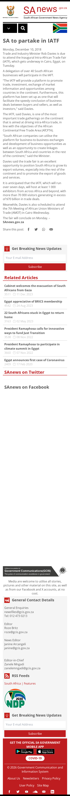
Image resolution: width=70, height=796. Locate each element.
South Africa (12, 683)
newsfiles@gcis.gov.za (19, 612)
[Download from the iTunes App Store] (45, 751)
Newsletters (31, 778)
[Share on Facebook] (28, 229)
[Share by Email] (51, 229)
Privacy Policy (51, 778)
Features (30, 683)
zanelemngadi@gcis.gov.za (22, 668)
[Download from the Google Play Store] (24, 751)
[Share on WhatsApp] (43, 229)
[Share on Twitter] (36, 229)
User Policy (26, 785)
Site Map (43, 785)
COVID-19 (35, 758)
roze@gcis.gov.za (15, 632)
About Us (14, 778)
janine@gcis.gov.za (17, 648)
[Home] (10, 12)
